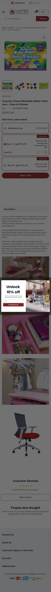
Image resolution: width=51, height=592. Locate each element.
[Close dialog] (48, 282)
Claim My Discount (13, 304)
